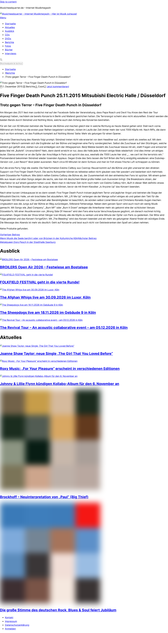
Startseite (10, 23)
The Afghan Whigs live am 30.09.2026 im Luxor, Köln (45, 297)
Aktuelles (10, 27)
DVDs (8, 38)
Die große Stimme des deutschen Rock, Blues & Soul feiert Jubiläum (58, 610)
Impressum (11, 621)
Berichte (9, 42)
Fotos (8, 46)
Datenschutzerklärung (17, 625)
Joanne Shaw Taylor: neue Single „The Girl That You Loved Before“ (56, 353)
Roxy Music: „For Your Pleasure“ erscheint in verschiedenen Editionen (60, 368)
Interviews (10, 53)
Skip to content (8, 1)
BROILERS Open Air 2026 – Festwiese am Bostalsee (44, 267)
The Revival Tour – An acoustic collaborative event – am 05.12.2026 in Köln (64, 327)
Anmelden (10, 628)
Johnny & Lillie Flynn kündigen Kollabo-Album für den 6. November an (59, 384)
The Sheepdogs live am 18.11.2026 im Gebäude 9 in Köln (48, 312)
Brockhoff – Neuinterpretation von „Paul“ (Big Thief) (44, 497)
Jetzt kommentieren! (58, 86)
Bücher (9, 49)
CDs (7, 34)
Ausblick (9, 31)
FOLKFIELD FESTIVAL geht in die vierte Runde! (39, 282)
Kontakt (9, 617)
